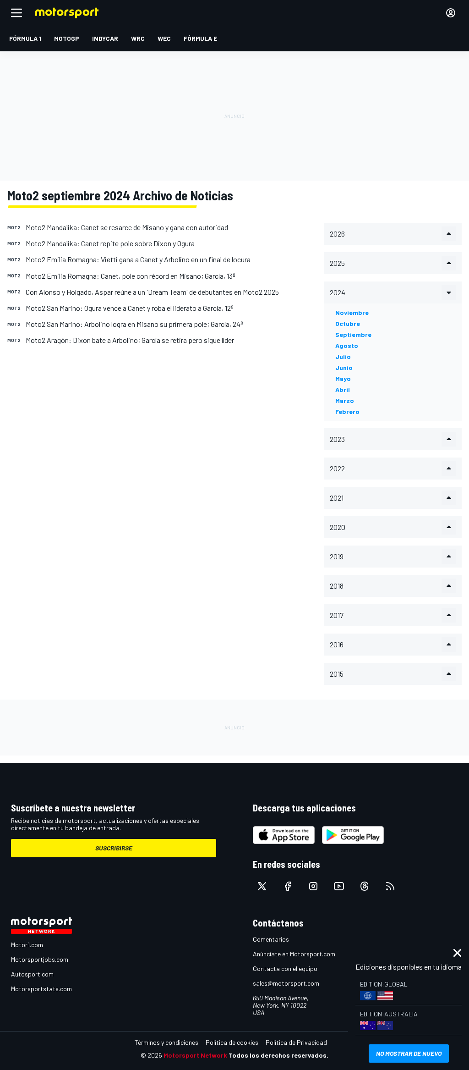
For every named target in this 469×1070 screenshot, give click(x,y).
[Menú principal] (16, 13)
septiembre (353, 334)
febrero (347, 411)
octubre (347, 323)
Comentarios (271, 939)
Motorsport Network (195, 1055)
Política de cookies (232, 1042)
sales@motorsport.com (286, 983)
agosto (346, 345)
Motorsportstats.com (41, 989)
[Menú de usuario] (451, 13)
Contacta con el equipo (285, 968)
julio (343, 356)
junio (344, 367)
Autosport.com (32, 974)
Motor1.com (27, 945)
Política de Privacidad (296, 1042)
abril (342, 389)
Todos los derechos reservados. (278, 1055)
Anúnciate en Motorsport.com (294, 954)
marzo (344, 400)
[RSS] (390, 886)
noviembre (352, 312)
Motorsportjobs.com (39, 959)
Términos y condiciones (166, 1042)
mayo (343, 378)
